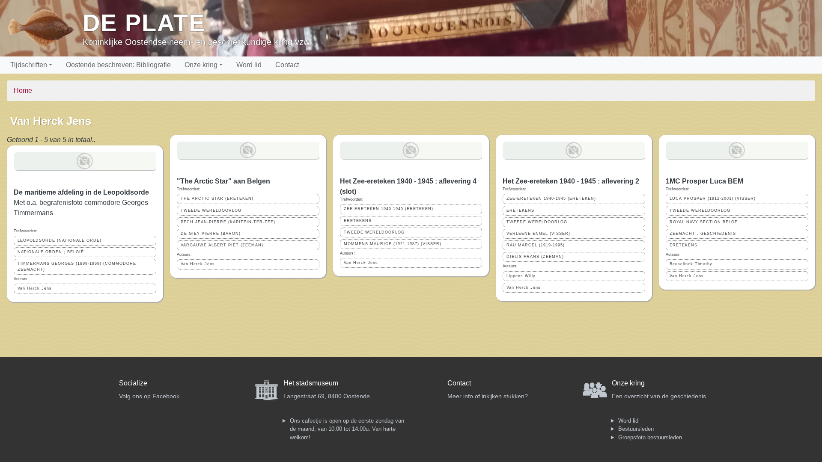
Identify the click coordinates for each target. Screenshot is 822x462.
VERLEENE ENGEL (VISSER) (538, 233)
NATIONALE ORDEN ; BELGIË (51, 252)
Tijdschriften (28, 64)
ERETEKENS (358, 221)
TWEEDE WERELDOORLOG (211, 210)
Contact (287, 64)
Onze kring (201, 64)
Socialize (133, 383)
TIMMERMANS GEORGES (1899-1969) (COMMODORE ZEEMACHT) (77, 266)
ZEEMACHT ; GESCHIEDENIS (703, 233)
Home (23, 90)
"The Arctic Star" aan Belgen (223, 181)
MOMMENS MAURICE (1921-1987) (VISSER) (392, 244)
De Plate (144, 22)
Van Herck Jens (35, 288)
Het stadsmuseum (310, 383)
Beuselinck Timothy (691, 264)
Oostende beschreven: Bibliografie (118, 64)
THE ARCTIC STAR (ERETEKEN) (217, 198)
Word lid (249, 64)
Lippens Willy (521, 276)
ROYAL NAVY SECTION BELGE (704, 222)
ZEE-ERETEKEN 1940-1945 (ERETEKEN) (388, 209)
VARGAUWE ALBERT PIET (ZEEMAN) (222, 245)
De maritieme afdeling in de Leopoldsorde (81, 192)
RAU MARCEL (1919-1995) (535, 245)
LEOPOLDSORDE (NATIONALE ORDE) (59, 240)
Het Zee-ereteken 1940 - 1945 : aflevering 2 (571, 181)
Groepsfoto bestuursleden (650, 437)
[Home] (45, 28)
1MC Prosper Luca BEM (704, 181)
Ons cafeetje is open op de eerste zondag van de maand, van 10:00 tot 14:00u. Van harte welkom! (347, 429)
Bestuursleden (636, 429)
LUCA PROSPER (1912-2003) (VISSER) (713, 198)
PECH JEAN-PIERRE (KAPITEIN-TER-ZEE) (228, 222)
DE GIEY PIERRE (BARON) (211, 233)
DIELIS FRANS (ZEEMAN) (535, 257)
